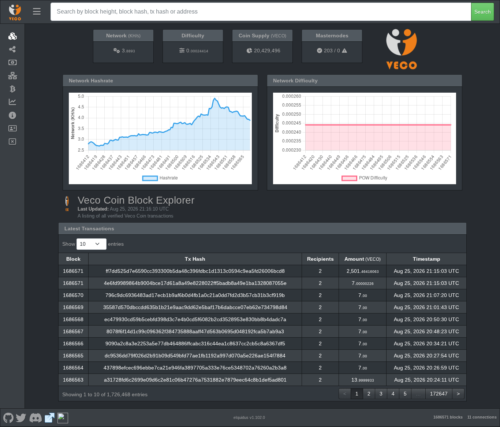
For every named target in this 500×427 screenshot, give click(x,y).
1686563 (73, 380)
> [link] (458, 394)
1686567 (73, 331)
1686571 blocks (448, 417)
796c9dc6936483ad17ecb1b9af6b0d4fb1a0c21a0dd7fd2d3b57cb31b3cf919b (195, 295)
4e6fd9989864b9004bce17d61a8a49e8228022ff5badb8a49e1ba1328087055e (195, 283)
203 (328, 50)
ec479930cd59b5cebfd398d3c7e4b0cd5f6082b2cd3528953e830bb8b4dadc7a (195, 319)
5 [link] (405, 394)
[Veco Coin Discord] (35, 417)
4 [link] (393, 394)
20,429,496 (267, 50)
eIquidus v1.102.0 (249, 417)
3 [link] (381, 394)
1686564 (73, 368)
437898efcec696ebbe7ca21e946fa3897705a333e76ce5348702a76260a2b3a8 (195, 368)
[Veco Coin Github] (8, 417)
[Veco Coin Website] (50, 417)
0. (197, 50)
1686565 (73, 356)
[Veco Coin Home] (15, 12)
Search (482, 12)
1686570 (73, 295)
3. (128, 50)
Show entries (93, 244)
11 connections (482, 417)
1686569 (73, 307)
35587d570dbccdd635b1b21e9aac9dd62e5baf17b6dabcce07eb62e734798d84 (195, 307)
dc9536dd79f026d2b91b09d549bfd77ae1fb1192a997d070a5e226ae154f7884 (195, 356)
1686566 (73, 343)
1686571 (73, 271)
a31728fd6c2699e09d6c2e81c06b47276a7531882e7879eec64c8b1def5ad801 (195, 380)
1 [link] (356, 394)
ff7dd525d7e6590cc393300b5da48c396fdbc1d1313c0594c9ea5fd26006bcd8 (195, 271)
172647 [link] (439, 394)
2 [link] (368, 394)
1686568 (73, 319)
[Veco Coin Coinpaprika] (62, 417)
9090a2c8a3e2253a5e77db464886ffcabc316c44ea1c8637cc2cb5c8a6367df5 (195, 343)
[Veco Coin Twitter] (21, 417)
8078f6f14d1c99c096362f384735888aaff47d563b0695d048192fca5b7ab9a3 (195, 331)
